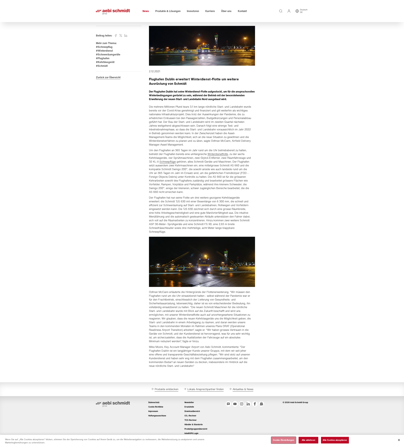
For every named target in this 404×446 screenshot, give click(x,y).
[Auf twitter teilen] (120, 35)
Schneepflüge (168, 162)
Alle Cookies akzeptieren (335, 440)
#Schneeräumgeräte (108, 54)
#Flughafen (102, 58)
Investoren (193, 11)
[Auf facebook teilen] (115, 35)
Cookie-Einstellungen (283, 440)
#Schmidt (102, 66)
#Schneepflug (104, 47)
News (146, 11)
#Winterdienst (104, 51)
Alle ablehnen (308, 440)
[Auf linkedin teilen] (125, 35)
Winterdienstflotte (218, 154)
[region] (202, 440)
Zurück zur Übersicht (108, 77)
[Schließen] (398, 440)
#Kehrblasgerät (105, 62)
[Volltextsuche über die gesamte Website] (281, 11)
